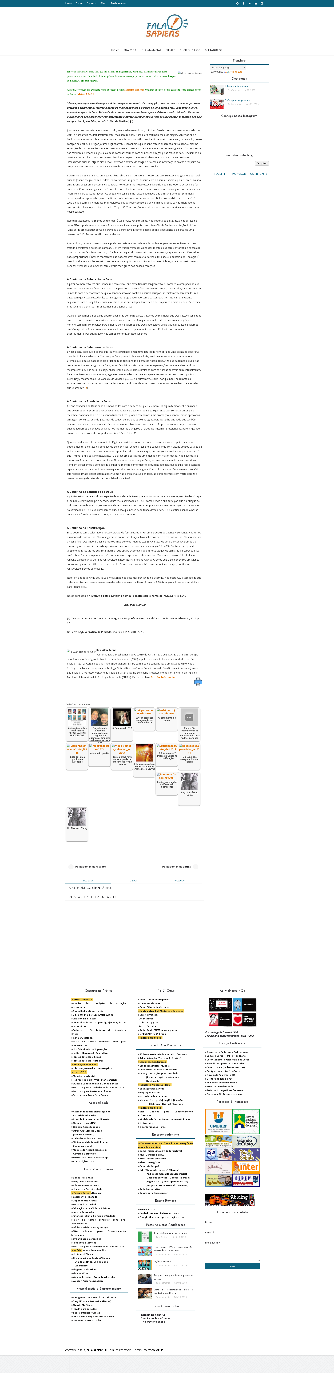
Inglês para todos (163, 1261)
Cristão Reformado (163, 677)
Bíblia (103, 3)
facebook (179, 880)
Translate (236, 72)
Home (68, 3)
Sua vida (130, 50)
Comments (259, 174)
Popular (239, 174)
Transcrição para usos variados (170, 1233)
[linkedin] (255, 3)
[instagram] (237, 3)
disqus (133, 880)
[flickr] (261, 3)
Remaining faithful (153, 1314)
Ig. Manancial (151, 50)
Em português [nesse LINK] (221, 1032)
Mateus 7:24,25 (86, 94)
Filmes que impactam (236, 86)
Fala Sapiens (95, 1350)
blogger (88, 880)
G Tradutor (214, 50)
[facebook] (243, 3)
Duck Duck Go (190, 50)
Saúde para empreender (238, 100)
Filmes (170, 50)
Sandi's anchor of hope (155, 1318)
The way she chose (153, 1321)
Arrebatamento (119, 3)
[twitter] (249, 3)
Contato (91, 3)
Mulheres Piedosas (134, 89)
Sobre (79, 3)
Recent (219, 174)
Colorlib (157, 1350)
